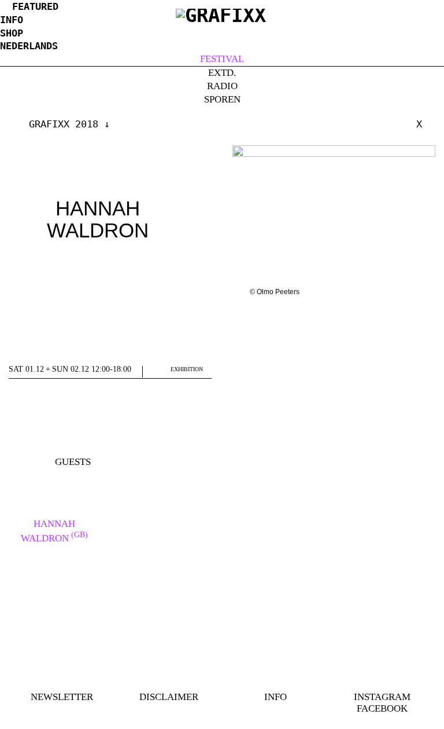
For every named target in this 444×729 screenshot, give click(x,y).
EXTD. (222, 72)
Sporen (222, 99)
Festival (222, 58)
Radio (222, 85)
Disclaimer (168, 696)
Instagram (382, 696)
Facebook (382, 708)
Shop (11, 33)
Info (11, 19)
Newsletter (62, 696)
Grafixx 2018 (63, 124)
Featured (35, 6)
